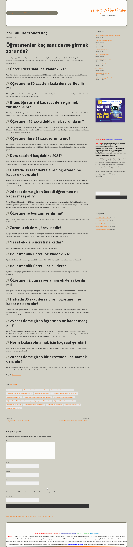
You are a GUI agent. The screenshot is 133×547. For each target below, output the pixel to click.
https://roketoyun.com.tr (40, 516)
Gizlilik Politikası (24, 13)
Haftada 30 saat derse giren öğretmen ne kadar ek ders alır (37, 397)
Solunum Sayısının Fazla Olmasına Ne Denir (72, 421)
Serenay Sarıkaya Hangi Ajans (103, 223)
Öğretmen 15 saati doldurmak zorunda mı (16, 401)
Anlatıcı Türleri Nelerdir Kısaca (103, 218)
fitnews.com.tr (16, 375)
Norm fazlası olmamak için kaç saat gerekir (64, 397)
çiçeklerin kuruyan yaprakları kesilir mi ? (105, 78)
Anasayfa (11, 13)
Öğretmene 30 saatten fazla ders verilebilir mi (64, 401)
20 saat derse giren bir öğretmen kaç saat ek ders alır (36, 389)
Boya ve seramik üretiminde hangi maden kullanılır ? (108, 35)
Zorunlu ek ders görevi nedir (14, 408)
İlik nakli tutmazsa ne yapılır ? (102, 49)
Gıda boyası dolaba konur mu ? (103, 73)
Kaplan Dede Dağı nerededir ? (102, 54)
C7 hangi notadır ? (100, 68)
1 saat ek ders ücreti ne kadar (14, 389)
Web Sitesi (8, 480)
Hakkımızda (50, 13)
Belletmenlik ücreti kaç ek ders (42, 393)
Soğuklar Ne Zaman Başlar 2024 (18, 421)
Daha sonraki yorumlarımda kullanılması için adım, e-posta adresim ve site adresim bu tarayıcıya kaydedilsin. (31, 492)
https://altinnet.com (12, 516)
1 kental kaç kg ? (99, 45)
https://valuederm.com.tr (25, 516)
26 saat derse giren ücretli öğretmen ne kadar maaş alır (19, 393)
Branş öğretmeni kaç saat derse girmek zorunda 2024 (64, 393)
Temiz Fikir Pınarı (109, 10)
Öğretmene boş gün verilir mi (14, 404)
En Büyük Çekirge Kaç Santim (103, 229)
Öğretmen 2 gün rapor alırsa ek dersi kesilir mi (40, 401)
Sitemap (50, 516)
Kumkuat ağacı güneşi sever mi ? (103, 59)
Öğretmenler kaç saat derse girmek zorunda (34, 404)
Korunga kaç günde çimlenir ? (102, 63)
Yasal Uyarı (37, 13)
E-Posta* (8, 471)
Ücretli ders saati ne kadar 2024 (72, 404)
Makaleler (13, 384)
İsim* (7, 462)
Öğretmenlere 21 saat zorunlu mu (54, 404)
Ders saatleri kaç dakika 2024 (14, 397)
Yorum (7, 441)
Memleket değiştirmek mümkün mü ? (104, 40)
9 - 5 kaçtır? (9, 496)
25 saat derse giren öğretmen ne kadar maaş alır (62, 389)
